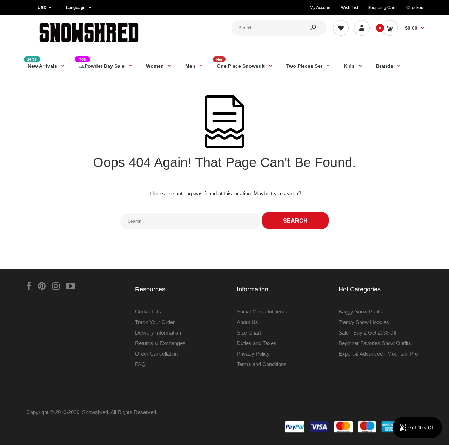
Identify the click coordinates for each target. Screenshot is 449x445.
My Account (320, 7)
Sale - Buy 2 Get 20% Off (367, 333)
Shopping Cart (381, 7)
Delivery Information (158, 333)
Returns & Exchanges (160, 343)
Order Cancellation (156, 354)
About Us (247, 322)
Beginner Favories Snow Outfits (375, 343)
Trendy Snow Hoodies (364, 322)
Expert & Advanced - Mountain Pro (378, 354)
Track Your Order (155, 322)
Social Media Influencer (263, 312)
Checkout (415, 7)
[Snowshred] (89, 43)
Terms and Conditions (262, 364)
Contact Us (148, 312)
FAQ (140, 364)
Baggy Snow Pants (360, 312)
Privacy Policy (253, 354)
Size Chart (249, 333)
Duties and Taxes (256, 343)
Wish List (349, 7)
